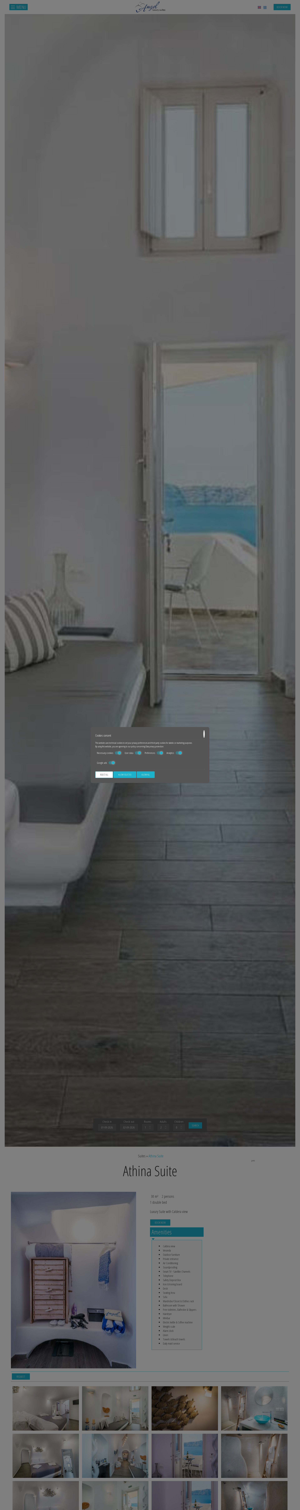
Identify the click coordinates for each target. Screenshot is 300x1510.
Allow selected (124, 774)
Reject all (104, 774)
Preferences (150, 753)
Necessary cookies (105, 753)
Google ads (102, 762)
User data (129, 753)
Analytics (170, 753)
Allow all (146, 774)
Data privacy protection (154, 746)
